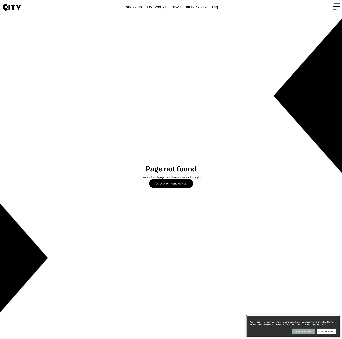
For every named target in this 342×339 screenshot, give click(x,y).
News (176, 7)
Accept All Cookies (326, 331)
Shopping (134, 7)
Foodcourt (156, 7)
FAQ (215, 7)
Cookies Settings (303, 331)
